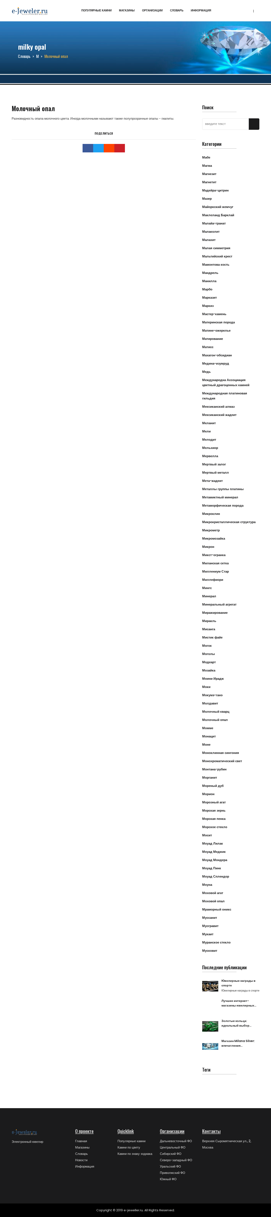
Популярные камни (96, 10)
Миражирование (215, 612)
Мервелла (210, 456)
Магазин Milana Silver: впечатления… (238, 1043)
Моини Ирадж (213, 678)
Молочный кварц (215, 711)
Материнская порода (218, 322)
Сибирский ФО (170, 1153)
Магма (207, 165)
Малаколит (211, 231)
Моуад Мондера (214, 860)
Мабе (206, 157)
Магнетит (209, 182)
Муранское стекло (216, 942)
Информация (201, 10)
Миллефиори (212, 579)
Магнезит (209, 174)
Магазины (127, 10)
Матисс (207, 347)
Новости (81, 1160)
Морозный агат (214, 802)
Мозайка (208, 670)
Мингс (207, 588)
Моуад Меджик (214, 851)
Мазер (207, 198)
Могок (207, 645)
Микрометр (211, 530)
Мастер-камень (214, 314)
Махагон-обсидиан (217, 355)
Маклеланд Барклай (218, 215)
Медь (206, 371)
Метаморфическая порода (222, 505)
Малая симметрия (216, 248)
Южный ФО (168, 1179)
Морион (208, 794)
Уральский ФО (170, 1166)
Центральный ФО (172, 1147)
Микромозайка (213, 538)
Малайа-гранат (214, 223)
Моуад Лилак (212, 843)
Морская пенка (213, 818)
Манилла (209, 281)
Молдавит (210, 703)
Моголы (208, 654)
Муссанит (209, 917)
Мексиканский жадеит (219, 415)
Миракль (209, 621)
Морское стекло (214, 827)
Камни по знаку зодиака (135, 1153)
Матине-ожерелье (216, 330)
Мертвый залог (214, 464)
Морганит (209, 777)
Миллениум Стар (215, 571)
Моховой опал (213, 901)
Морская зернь (213, 810)
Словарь (176, 10)
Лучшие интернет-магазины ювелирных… (238, 1003)
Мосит (207, 835)
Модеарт (209, 662)
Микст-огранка (213, 555)
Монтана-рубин (214, 769)
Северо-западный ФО (176, 1160)
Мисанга (208, 629)
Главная (81, 1141)
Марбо (207, 289)
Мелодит (209, 439)
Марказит (209, 297)
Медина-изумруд (215, 363)
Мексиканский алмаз (218, 406)
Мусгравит (210, 926)
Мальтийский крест (217, 256)
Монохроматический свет (222, 761)
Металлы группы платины (223, 489)
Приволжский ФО (172, 1173)
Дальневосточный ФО (176, 1141)
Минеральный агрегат (219, 604)
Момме (207, 728)
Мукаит (207, 934)
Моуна (207, 884)
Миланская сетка (215, 563)
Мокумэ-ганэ (212, 695)
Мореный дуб (213, 786)
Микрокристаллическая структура (229, 522)
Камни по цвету (129, 1147)
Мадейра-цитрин (215, 190)
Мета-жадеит (212, 481)
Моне (206, 744)
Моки (206, 687)
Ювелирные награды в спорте (238, 983)
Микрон (208, 546)
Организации (152, 10)
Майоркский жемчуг (217, 207)
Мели (206, 431)
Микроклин (211, 513)
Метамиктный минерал (220, 497)
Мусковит (209, 950)
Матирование (212, 338)
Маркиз (208, 306)
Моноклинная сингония (220, 753)
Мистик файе (212, 637)
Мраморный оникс (216, 909)
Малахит (209, 240)
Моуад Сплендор (215, 876)
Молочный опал (215, 720)
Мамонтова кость (215, 264)
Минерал (209, 596)
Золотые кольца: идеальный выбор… (236, 1023)
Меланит (209, 423)
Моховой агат (212, 893)
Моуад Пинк (211, 868)
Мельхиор (210, 448)
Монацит (209, 736)
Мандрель (210, 273)
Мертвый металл (215, 472)
